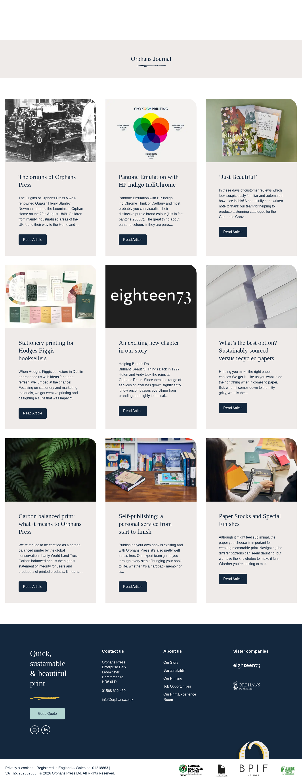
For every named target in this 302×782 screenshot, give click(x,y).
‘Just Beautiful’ (238, 176)
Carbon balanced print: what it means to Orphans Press (50, 524)
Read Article (32, 240)
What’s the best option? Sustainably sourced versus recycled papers (248, 350)
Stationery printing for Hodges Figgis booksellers (46, 350)
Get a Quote (47, 713)
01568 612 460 (114, 691)
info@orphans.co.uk (117, 700)
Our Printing (172, 678)
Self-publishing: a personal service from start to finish (145, 524)
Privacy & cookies (19, 768)
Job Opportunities (177, 686)
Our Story (170, 662)
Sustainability (174, 670)
